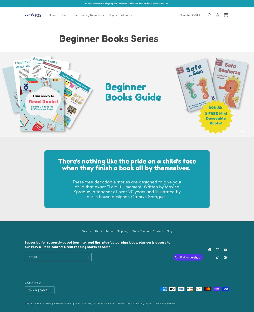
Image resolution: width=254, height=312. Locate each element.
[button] (112, 15)
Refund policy (125, 303)
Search (86, 231)
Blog (169, 231)
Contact (158, 231)
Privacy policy (85, 303)
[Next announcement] (228, 3)
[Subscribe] (87, 257)
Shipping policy (143, 303)
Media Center (140, 231)
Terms (109, 231)
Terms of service (105, 303)
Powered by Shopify (64, 303)
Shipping (122, 231)
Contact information (165, 303)
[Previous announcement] (26, 3)
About (98, 231)
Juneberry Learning (43, 303)
